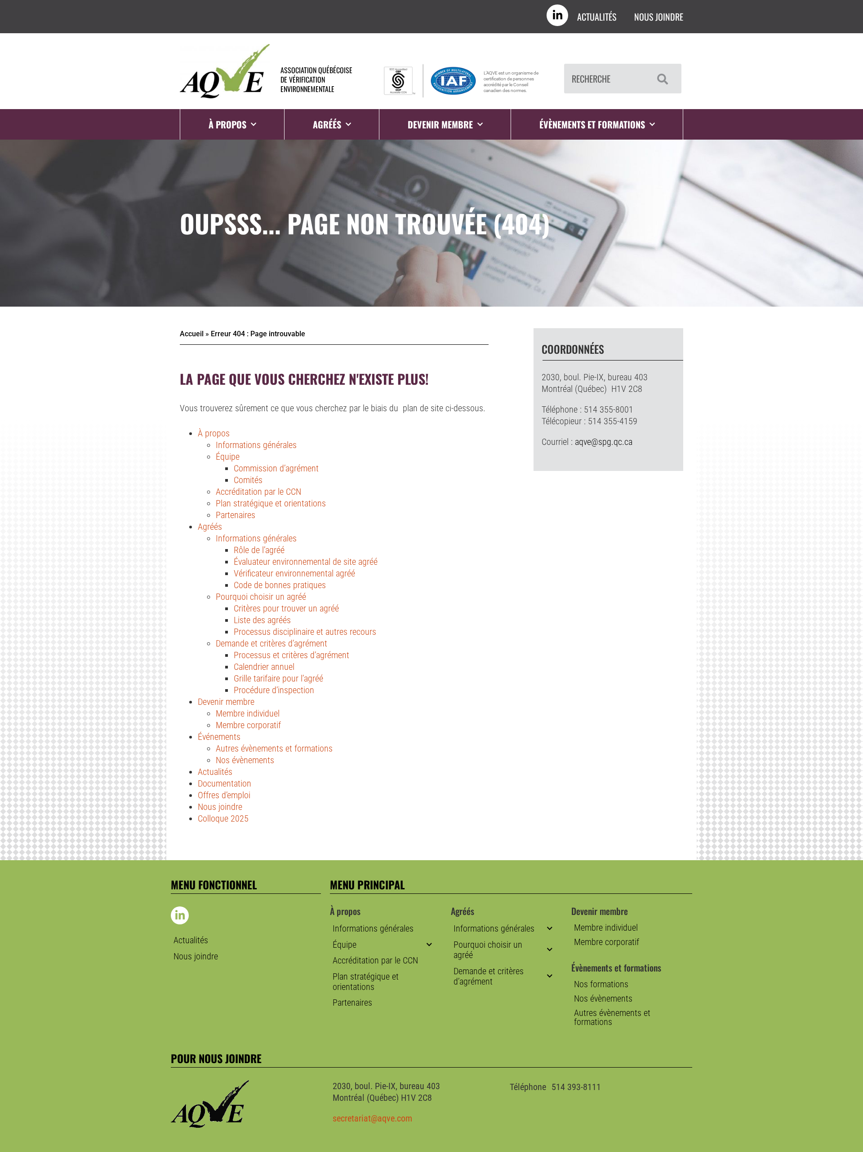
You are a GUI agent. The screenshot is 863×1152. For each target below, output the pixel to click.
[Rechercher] (660, 78)
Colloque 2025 (223, 818)
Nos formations (601, 984)
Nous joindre (658, 16)
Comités (248, 480)
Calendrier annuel (264, 666)
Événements (219, 736)
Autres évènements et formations (274, 748)
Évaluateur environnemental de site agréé (306, 561)
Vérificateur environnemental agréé (294, 573)
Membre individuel (248, 713)
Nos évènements (245, 760)
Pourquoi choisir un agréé (261, 596)
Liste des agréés (262, 620)
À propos (214, 433)
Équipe (228, 456)
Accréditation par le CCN (258, 491)
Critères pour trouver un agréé (286, 608)
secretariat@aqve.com (372, 1118)
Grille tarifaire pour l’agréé (278, 678)
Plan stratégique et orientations (271, 503)
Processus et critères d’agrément (291, 655)
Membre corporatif (248, 725)
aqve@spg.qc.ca (603, 441)
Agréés (210, 526)
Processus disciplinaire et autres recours (305, 631)
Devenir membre (440, 124)
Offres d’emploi (224, 795)
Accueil (192, 334)
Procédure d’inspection (274, 690)
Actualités (596, 16)
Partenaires (235, 515)
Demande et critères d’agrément (271, 643)
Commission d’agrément (276, 468)
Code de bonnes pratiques (280, 585)
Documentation (224, 783)
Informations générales (256, 445)
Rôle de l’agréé (259, 550)
